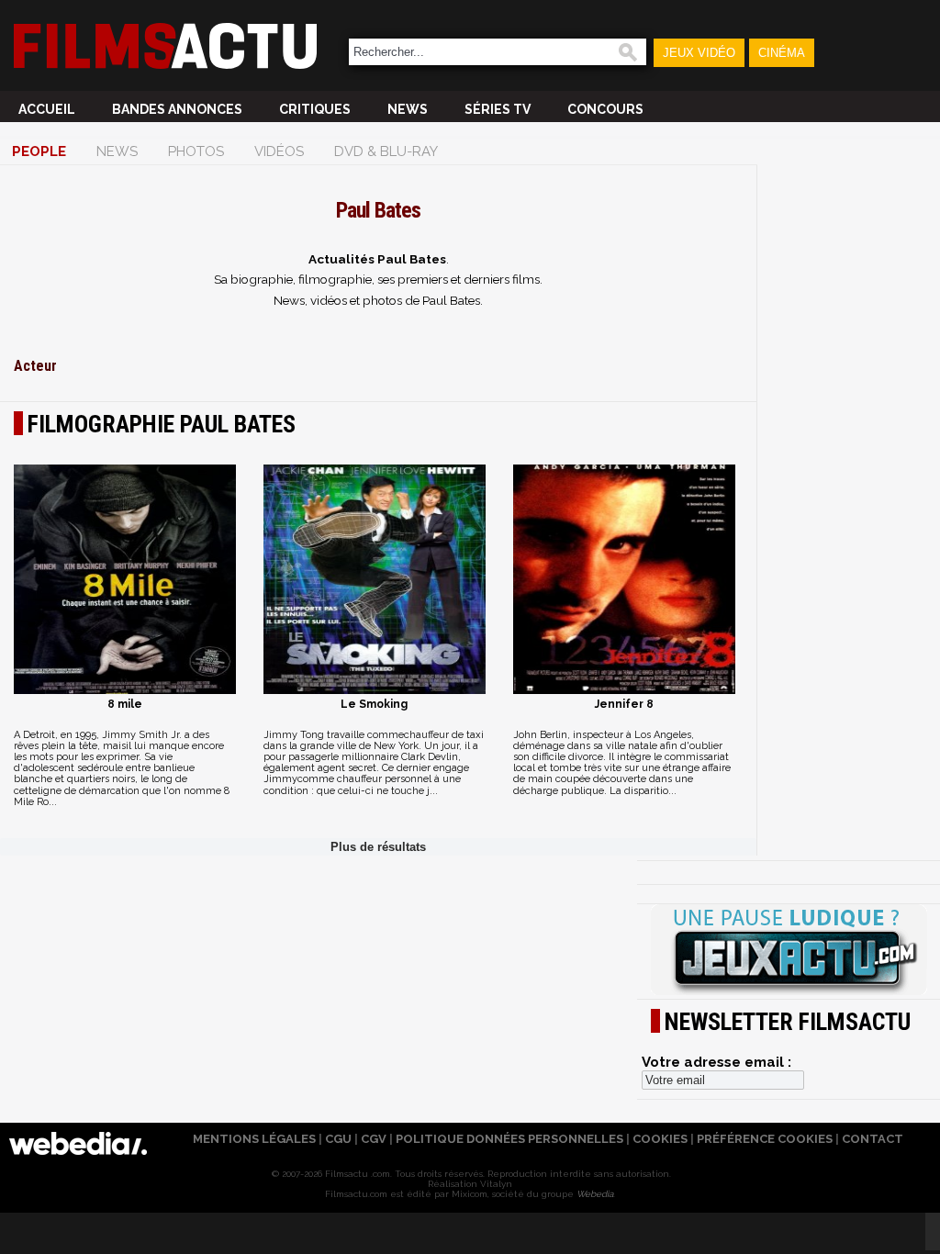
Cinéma (781, 53)
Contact (872, 1139)
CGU (338, 1139)
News (407, 109)
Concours (605, 109)
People (39, 151)
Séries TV (497, 109)
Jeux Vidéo (699, 53)
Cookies (660, 1139)
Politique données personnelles (509, 1139)
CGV (373, 1139)
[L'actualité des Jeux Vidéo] (788, 951)
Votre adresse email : (716, 1062)
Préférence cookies (765, 1139)
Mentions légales (254, 1139)
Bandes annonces (177, 109)
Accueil (46, 109)
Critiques (315, 109)
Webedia (594, 1194)
